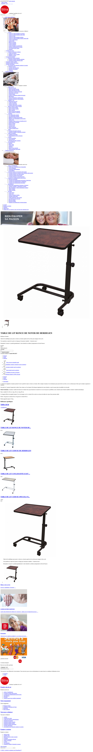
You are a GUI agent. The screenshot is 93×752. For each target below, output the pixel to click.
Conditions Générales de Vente (10, 707)
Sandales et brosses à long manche (16, 99)
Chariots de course (10, 50)
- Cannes (5, 717)
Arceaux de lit (12, 126)
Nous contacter (6, 709)
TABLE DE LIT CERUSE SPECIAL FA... (15, 497)
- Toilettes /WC (6, 735)
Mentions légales (6, 705)
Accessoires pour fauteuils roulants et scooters (17, 65)
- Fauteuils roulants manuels (9, 722)
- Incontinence (6, 695)
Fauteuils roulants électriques (12, 63)
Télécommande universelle (14, 149)
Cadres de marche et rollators (13, 52)
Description (5, 381)
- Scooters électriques (7, 725)
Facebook (5, 673)
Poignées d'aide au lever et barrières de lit (17, 121)
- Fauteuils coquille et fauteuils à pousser (12, 744)
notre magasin (12, 1)
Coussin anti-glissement (14, 67)
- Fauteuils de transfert (8, 720)
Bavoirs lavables (12, 201)
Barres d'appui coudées (14, 108)
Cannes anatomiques (13, 39)
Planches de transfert (13, 69)
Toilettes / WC (10, 100)
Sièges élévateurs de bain (14, 90)
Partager (5, 355)
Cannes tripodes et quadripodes (15, 45)
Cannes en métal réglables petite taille (17, 34)
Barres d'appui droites (13, 107)
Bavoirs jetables (12, 200)
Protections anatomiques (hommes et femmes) (18, 185)
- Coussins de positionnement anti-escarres (12, 694)
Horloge (10, 143)
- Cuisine (5, 741)
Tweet (4, 357)
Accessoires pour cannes (14, 48)
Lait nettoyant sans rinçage (14, 198)
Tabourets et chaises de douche (15, 91)
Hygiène (9, 191)
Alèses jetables (12, 189)
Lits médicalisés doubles (14, 116)
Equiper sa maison (8, 71)
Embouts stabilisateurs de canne (15, 47)
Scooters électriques (10, 64)
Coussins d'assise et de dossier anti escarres (16, 171)
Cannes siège (11, 40)
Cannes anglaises (12, 44)
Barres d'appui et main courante (14, 106)
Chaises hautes (12, 94)
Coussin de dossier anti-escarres (15, 175)
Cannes (8, 32)
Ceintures (11, 70)
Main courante (12, 110)
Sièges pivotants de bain (14, 89)
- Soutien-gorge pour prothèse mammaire (12, 698)
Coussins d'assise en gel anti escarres (16, 176)
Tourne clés (11, 145)
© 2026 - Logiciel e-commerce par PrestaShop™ (11, 750)
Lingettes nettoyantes (13, 196)
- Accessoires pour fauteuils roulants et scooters (13, 726)
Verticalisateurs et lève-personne (15, 135)
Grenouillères (12, 170)
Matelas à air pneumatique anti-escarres (17, 118)
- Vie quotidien (6, 743)
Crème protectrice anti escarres (15, 197)
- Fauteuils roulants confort (9, 723)
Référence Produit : (5, 336)
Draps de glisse (12, 123)
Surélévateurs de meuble (14, 122)
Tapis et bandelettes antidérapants (16, 97)
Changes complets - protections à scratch (17, 186)
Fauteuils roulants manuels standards (16, 59)
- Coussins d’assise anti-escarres (10, 693)
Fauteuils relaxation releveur (15, 130)
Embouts (11, 49)
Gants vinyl (11, 193)
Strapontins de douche (13, 92)
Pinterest (5, 358)
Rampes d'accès (12, 66)
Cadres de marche (12, 53)
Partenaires (5, 708)
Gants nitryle (11, 192)
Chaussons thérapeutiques (14, 169)
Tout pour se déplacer (9, 17)
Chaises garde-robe (13, 103)
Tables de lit (11, 119)
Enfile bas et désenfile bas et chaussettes (17, 166)
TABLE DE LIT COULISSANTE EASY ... (15, 474)
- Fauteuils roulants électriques (9, 724)
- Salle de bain (6, 734)
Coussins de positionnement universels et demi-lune (20, 180)
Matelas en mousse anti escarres (15, 117)
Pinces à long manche (13, 148)
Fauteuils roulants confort (11, 61)
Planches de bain (12, 88)
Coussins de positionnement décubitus (17, 182)
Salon (8, 129)
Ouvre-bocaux (12, 139)
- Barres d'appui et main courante (10, 736)
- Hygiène (5, 697)
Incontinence (10, 184)
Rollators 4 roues (12, 55)
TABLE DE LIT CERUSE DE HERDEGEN (16, 451)
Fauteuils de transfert (10, 56)
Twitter (4, 674)
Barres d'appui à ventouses (14, 112)
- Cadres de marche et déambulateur (11, 719)
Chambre (9, 113)
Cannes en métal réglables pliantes (16, 37)
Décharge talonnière (13, 179)
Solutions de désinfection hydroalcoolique (18, 202)
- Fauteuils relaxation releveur (9, 739)
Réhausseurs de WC (13, 101)
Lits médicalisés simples (14, 115)
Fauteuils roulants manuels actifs (16, 60)
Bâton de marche (12, 42)
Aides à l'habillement (11, 165)
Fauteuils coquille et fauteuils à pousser (17, 132)
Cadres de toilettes (13, 102)
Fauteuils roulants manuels (13, 58)
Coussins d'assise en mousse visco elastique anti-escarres (21, 173)
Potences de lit (12, 124)
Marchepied (11, 96)
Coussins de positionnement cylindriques (17, 181)
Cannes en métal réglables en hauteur (17, 33)
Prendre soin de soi (8, 150)
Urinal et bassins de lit (13, 128)
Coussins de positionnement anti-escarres (16, 178)
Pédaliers (11, 146)
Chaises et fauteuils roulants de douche (17, 95)
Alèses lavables (12, 190)
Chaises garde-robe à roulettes (15, 105)
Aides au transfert (11, 133)
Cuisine (8, 137)
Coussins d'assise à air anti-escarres (16, 174)
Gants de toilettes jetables (14, 195)
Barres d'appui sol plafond (14, 111)
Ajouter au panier (5, 352)
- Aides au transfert (7, 740)
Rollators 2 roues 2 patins (14, 54)
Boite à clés (11, 144)
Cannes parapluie (12, 43)
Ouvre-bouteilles (12, 138)
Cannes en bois (12, 36)
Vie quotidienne (10, 141)
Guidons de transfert (13, 134)
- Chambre (5, 738)
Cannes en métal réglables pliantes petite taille (18, 38)
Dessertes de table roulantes (15, 140)
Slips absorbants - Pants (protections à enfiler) (18, 187)
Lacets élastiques (12, 168)
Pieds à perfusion (12, 127)
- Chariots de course (7, 718)
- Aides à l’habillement (8, 692)
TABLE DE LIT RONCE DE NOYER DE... (16, 427)
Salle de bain (10, 86)
